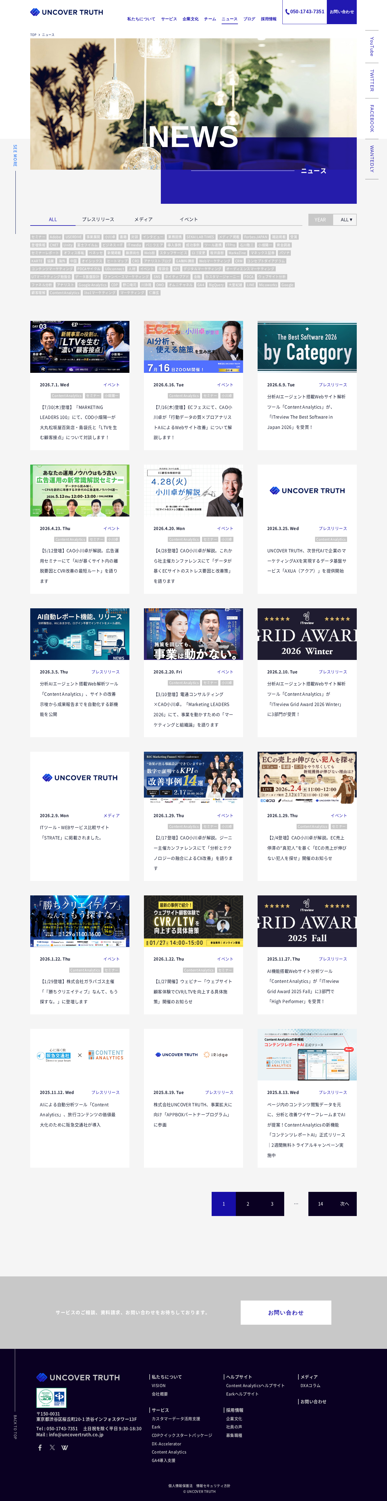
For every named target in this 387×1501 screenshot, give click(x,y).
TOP (33, 34)
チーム (210, 19)
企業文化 (191, 19)
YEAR (320, 219)
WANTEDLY (372, 159)
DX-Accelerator (166, 1444)
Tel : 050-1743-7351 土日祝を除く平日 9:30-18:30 (88, 1428)
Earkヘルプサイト (242, 1394)
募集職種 (234, 1435)
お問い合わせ (342, 11)
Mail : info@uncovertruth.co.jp (69, 1434)
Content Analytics (169, 1452)
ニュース (230, 19)
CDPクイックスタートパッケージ (182, 1435)
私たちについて (141, 19)
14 (320, 1204)
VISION (159, 1385)
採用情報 (269, 19)
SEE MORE (15, 156)
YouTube (372, 46)
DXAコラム (310, 1385)
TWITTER (372, 80)
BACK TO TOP (15, 1427)
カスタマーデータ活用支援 (176, 1419)
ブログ (249, 19)
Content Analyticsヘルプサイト (255, 1385)
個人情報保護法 (180, 1485)
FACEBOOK (372, 119)
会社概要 (160, 1394)
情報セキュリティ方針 (213, 1485)
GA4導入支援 (164, 1460)
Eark (156, 1427)
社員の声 (234, 1427)
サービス (169, 19)
